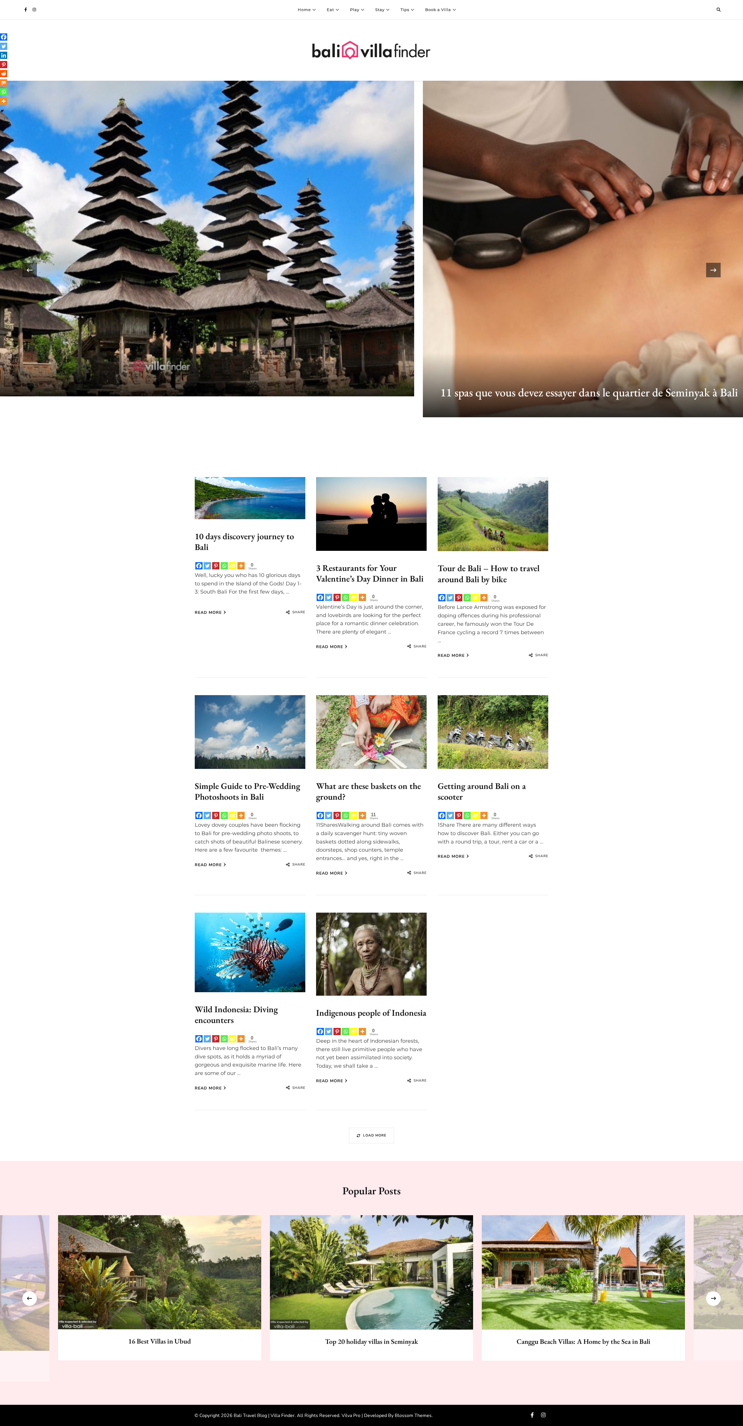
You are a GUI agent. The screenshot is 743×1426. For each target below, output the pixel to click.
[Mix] (3, 83)
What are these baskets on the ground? (368, 791)
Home (304, 9)
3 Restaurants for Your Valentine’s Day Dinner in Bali (369, 573)
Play (354, 9)
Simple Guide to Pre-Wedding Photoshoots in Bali (247, 791)
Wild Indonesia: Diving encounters (236, 1015)
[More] (241, 565)
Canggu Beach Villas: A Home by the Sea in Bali (583, 1341)
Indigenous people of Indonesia (371, 1012)
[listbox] (371, 270)
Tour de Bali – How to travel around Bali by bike (489, 573)
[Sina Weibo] (232, 565)
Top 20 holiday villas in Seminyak (371, 1341)
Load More (374, 1135)
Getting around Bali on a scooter (482, 791)
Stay (380, 9)
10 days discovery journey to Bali (244, 542)
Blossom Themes (413, 1415)
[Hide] (2, 111)
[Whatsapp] (224, 565)
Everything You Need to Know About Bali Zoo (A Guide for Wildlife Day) (306, 371)
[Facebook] (199, 565)
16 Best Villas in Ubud (159, 1341)
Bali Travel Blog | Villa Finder (264, 1415)
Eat (330, 9)
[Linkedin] (3, 55)
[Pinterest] (215, 565)
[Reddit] (3, 73)
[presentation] (57, 270)
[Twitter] (207, 565)
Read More (208, 612)
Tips (405, 9)
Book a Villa (438, 9)
